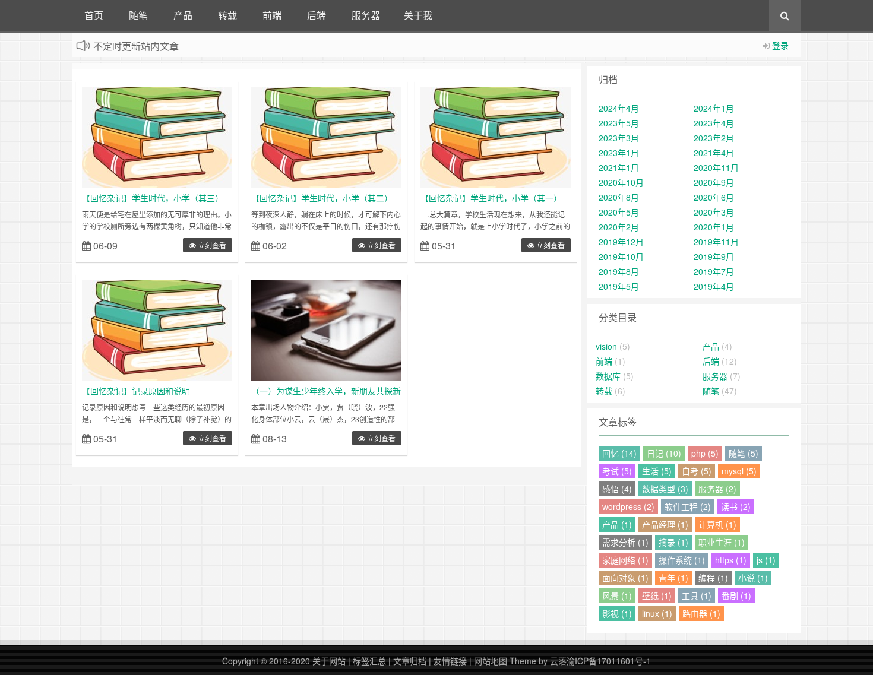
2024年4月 (619, 108)
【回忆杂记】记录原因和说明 (136, 391)
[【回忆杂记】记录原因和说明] (157, 329)
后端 (316, 15)
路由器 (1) (701, 613)
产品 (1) (617, 524)
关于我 (418, 15)
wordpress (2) (628, 506)
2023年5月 (619, 123)
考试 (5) (617, 471)
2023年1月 (619, 153)
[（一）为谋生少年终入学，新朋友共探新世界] (326, 329)
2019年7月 (714, 271)
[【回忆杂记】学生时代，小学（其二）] (326, 136)
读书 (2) (736, 506)
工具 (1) (696, 595)
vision (606, 346)
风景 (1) (617, 595)
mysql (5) (739, 471)
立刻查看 (211, 245)
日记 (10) (664, 453)
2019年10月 (621, 256)
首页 (93, 15)
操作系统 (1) (682, 560)
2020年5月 (619, 212)
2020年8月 (619, 197)
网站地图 (490, 661)
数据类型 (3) (665, 489)
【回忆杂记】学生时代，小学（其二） (322, 198)
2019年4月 (714, 286)
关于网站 (329, 661)
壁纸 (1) (657, 595)
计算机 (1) (717, 524)
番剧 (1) (736, 595)
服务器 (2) (717, 489)
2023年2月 (714, 138)
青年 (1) (673, 578)
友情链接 (450, 661)
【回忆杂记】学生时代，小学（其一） (491, 198)
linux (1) (657, 613)
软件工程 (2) (688, 506)
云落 (558, 661)
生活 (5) (657, 471)
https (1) (731, 560)
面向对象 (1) (625, 578)
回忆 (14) (619, 453)
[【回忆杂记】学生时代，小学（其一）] (495, 136)
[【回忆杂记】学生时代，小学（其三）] (157, 136)
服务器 (366, 15)
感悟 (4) (617, 489)
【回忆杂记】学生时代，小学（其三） (152, 198)
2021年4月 (714, 153)
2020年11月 (716, 167)
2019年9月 (714, 256)
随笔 (138, 15)
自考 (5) (696, 471)
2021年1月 (619, 167)
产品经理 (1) (665, 524)
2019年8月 (619, 271)
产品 (182, 15)
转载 (227, 15)
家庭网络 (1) (625, 560)
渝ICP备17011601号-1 (609, 661)
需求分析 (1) (625, 542)
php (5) (705, 453)
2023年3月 (619, 138)
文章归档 (409, 661)
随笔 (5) (743, 453)
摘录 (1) (673, 542)
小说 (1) (753, 578)
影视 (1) (617, 613)
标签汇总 (369, 661)
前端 (271, 15)
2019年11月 (716, 242)
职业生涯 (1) (721, 542)
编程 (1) (713, 578)
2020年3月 (714, 212)
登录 (780, 45)
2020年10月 (621, 182)
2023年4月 (714, 123)
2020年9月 (714, 182)
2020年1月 (714, 227)
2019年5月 (619, 286)
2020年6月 (714, 197)
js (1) (766, 560)
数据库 (608, 376)
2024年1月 (714, 108)
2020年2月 (619, 227)
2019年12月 (621, 242)
